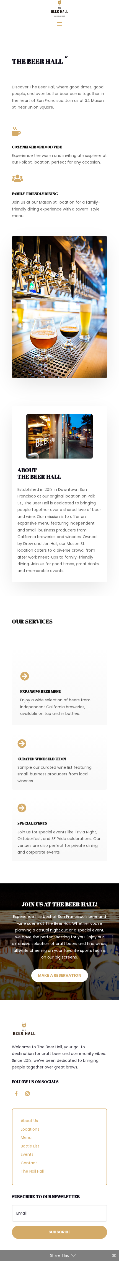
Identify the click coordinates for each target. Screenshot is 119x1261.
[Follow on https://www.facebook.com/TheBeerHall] (16, 1093)
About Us (29, 1120)
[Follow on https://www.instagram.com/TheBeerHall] (27, 1093)
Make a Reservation (59, 975)
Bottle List (30, 1146)
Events (27, 1154)
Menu (26, 1137)
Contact (29, 1163)
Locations (30, 1129)
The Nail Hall (32, 1171)
